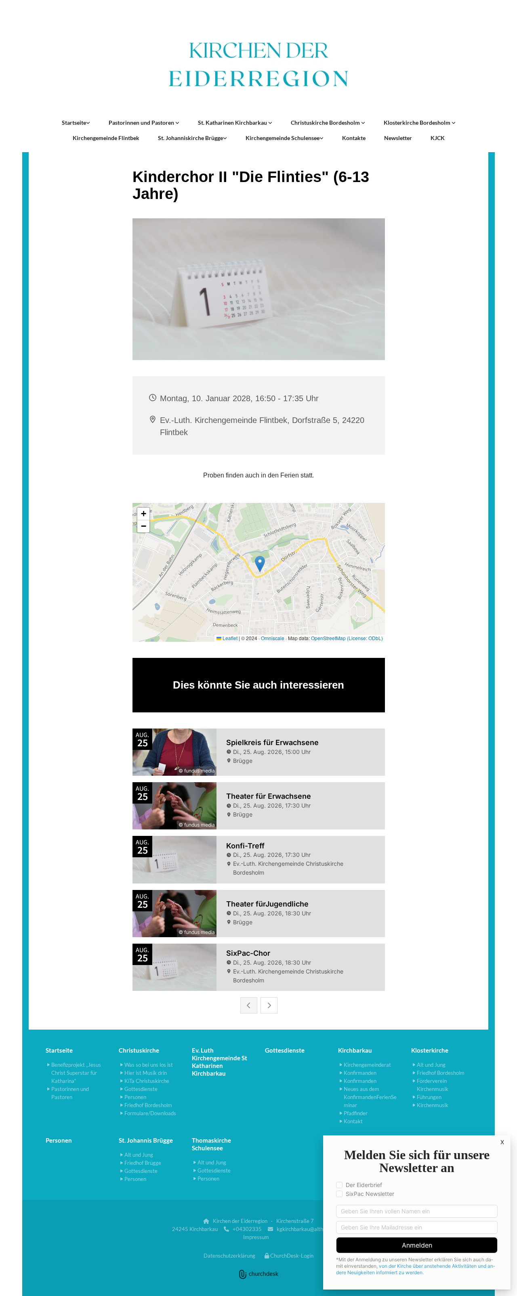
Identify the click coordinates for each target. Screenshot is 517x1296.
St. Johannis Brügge (146, 1140)
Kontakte (354, 137)
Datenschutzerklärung (229, 1255)
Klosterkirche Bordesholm (418, 122)
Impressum (256, 1237)
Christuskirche (139, 1050)
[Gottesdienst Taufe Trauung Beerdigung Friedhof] (270, 122)
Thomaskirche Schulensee (211, 1144)
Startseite (74, 122)
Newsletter (398, 137)
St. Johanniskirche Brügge (190, 137)
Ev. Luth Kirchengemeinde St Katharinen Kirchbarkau (219, 1062)
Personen (59, 1140)
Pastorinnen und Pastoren (142, 122)
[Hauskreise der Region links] (88, 122)
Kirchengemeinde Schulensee (282, 137)
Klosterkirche (429, 1050)
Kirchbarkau (355, 1050)
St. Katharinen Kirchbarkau (233, 122)
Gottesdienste (285, 1050)
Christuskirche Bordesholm (326, 122)
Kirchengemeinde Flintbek (106, 137)
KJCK (438, 137)
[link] (76, 122)
